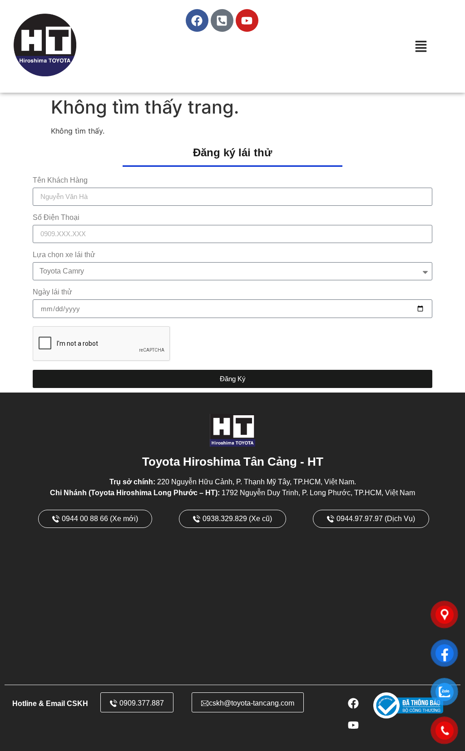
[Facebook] (197, 20)
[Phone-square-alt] (222, 20)
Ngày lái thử (52, 292)
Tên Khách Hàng (60, 180)
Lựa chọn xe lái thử (64, 255)
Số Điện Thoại (56, 217)
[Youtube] (247, 20)
